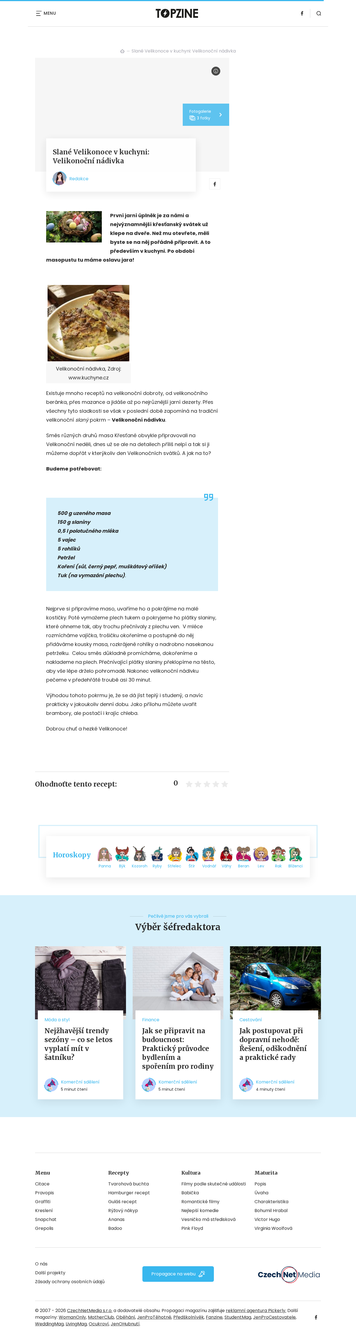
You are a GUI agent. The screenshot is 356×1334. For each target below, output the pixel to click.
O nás (41, 1264)
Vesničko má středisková (208, 1219)
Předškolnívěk (188, 1317)
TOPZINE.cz (122, 51)
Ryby (157, 866)
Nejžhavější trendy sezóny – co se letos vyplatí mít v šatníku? (78, 1044)
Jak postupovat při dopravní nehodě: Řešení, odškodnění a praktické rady (273, 1044)
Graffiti (42, 1201)
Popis (260, 1184)
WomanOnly (72, 1317)
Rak (278, 866)
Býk (122, 866)
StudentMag (237, 1317)
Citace (42, 1184)
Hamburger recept (129, 1193)
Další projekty (50, 1273)
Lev (261, 866)
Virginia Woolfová (273, 1228)
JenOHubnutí (125, 1324)
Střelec (174, 866)
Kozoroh (139, 866)
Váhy (226, 866)
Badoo (115, 1228)
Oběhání (125, 1317)
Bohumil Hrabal (271, 1210)
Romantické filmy (200, 1201)
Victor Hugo (267, 1219)
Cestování (250, 1020)
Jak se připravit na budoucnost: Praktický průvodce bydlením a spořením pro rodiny (178, 1049)
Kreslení (44, 1210)
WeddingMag (49, 1324)
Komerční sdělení (80, 1082)
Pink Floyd (192, 1228)
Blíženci (295, 866)
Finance (150, 1020)
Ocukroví (99, 1324)
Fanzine (214, 1317)
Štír (192, 866)
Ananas (116, 1219)
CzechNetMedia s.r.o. (89, 1310)
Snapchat (45, 1219)
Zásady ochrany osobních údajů (70, 1281)
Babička (190, 1193)
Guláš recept (122, 1201)
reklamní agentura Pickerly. (256, 1310)
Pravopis (44, 1193)
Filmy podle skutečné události (213, 1184)
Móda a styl (57, 1020)
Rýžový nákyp (123, 1210)
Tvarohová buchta (128, 1184)
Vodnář (209, 866)
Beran (243, 866)
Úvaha (261, 1193)
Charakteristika (271, 1201)
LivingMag (76, 1324)
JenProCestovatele (274, 1317)
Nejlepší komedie (200, 1210)
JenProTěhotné (154, 1317)
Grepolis (44, 1228)
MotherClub (101, 1317)
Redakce (78, 179)
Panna (105, 866)
